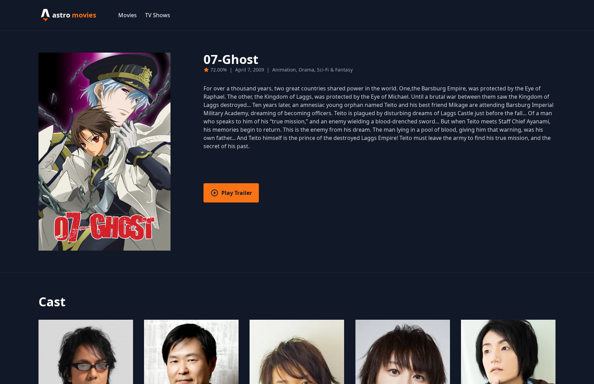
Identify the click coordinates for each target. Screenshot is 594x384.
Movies (127, 15)
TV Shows (157, 15)
